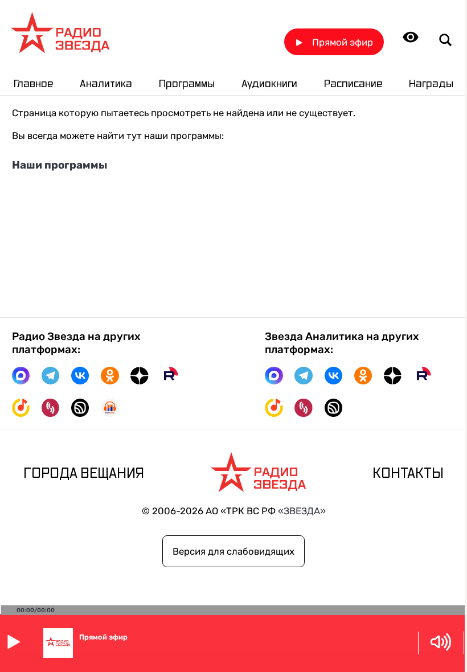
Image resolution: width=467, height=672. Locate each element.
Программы (187, 84)
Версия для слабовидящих (233, 551)
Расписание (353, 84)
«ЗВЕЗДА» (302, 511)
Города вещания (83, 473)
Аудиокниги (269, 84)
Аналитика (106, 84)
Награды (431, 84)
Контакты (408, 473)
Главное (33, 84)
